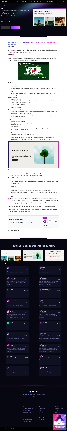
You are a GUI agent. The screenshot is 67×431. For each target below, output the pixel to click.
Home (2, 5)
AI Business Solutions (27, 415)
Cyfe (43, 356)
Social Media (41, 419)
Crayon (44, 311)
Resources (36, 1)
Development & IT (26, 414)
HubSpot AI (13, 300)
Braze (43, 300)
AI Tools (18, 1)
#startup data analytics (48, 328)
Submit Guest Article (49, 1)
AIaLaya (12, 345)
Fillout (11, 311)
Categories (30, 1)
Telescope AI (45, 322)
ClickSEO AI (13, 278)
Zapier (11, 356)
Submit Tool (42, 1)
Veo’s (12, 88)
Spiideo (12, 173)
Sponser (56, 410)
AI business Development (43, 417)
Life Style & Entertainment (27, 419)
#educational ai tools (50, 284)
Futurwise (12, 267)
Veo (15, 50)
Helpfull (12, 289)
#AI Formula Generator (10, 317)
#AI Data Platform (9, 351)
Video (40, 410)
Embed (12, 24)
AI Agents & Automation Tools (28, 408)
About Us (57, 414)
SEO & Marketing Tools (27, 421)
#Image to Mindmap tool (42, 284)
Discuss (3, 24)
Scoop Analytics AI (47, 289)
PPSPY (44, 267)
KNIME (44, 333)
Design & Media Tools (27, 412)
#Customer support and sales (43, 351)
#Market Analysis (41, 295)
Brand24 (12, 322)
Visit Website (6, 27)
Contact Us (57, 404)
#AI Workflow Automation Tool (18, 317)
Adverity (12, 367)
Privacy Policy (50, 428)
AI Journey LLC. (10, 428)
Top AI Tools (41, 412)
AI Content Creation (42, 415)
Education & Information (27, 417)
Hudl (12, 172)
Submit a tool (57, 406)
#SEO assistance (9, 284)
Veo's (49, 42)
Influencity (45, 367)
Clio (11, 333)
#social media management (10, 295)
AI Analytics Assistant (11, 15)
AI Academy (24, 1)
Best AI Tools (57, 412)
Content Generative (42, 408)
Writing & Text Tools (26, 410)
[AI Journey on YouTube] (66, 428)
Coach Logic (14, 175)
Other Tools (25, 406)
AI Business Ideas (42, 414)
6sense (44, 345)
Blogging (40, 406)
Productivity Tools (26, 404)
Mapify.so (44, 278)
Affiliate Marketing (42, 404)
